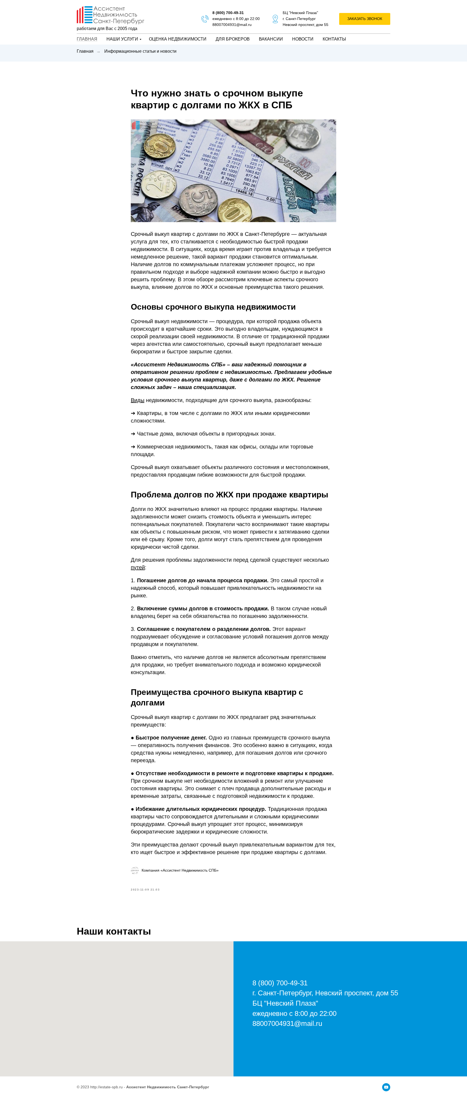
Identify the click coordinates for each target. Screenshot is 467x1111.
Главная (87, 39)
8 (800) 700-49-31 (228, 13)
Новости (302, 39)
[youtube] (386, 1087)
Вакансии (271, 39)
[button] (364, 19)
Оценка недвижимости (177, 39)
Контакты (334, 39)
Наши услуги (122, 39)
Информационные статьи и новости (140, 51)
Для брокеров (233, 39)
